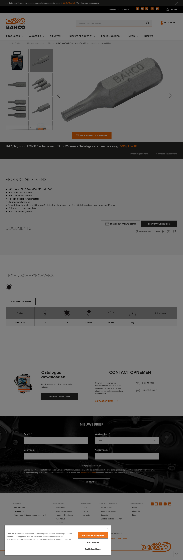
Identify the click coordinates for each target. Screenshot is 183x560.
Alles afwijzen (93, 542)
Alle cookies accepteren (93, 535)
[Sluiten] (108, 528)
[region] (58, 540)
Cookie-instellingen (93, 549)
